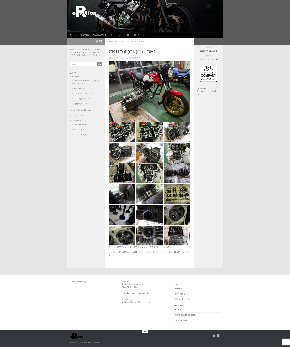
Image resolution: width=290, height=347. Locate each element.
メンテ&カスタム (80, 99)
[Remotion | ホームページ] (84, 11)
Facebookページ (203, 91)
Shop (113, 35)
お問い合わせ (180, 294)
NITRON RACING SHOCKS (186, 315)
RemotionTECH (99, 35)
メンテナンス (77, 121)
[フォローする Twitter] (97, 41)
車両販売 (135, 35)
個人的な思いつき (81, 104)
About (145, 35)
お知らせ (77, 89)
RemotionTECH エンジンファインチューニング (129, 41)
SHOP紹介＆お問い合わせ (82, 110)
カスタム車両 (123, 35)
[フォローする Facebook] (100, 41)
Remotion (178, 288)
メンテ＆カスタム (81, 135)
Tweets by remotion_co (78, 282)
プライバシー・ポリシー (184, 299)
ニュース (75, 115)
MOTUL (178, 310)
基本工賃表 (85, 35)
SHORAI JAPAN (181, 320)
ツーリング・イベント (82, 94)
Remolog (73, 35)
